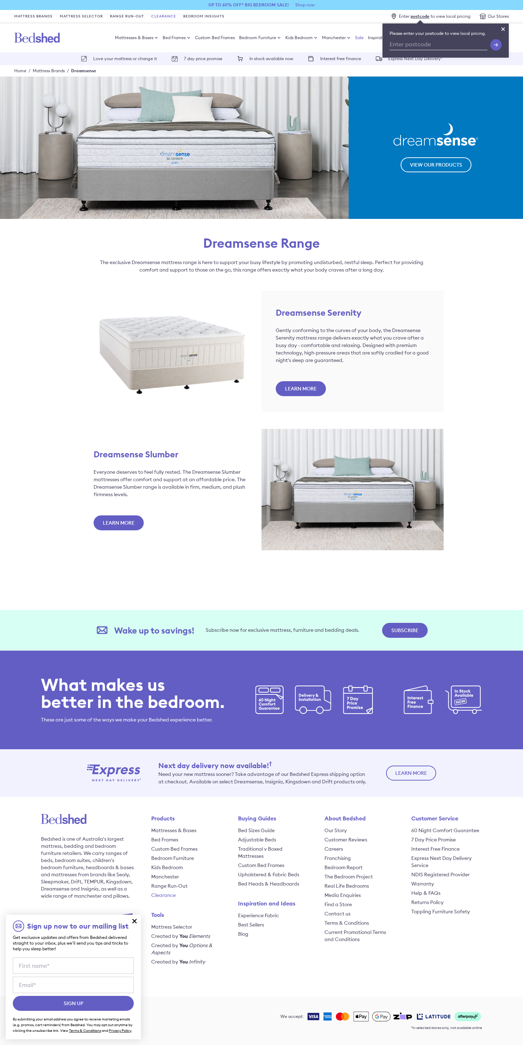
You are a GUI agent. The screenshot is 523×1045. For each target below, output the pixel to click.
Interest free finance (340, 58)
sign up (73, 1003)
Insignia (90, 889)
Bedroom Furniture (257, 37)
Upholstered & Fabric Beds (268, 874)
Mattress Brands (33, 16)
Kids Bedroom (299, 37)
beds (46, 860)
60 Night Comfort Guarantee (445, 830)
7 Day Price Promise (433, 839)
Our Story (335, 830)
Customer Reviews (345, 839)
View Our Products (436, 165)
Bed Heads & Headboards (268, 884)
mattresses (64, 874)
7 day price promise (203, 58)
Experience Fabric (258, 915)
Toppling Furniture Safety (440, 911)
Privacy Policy (120, 1030)
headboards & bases (110, 867)
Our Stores (498, 16)
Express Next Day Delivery (415, 58)
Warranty (422, 884)
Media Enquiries (342, 895)
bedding (74, 846)
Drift (76, 881)
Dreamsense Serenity (318, 312)
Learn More (301, 388)
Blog (243, 934)
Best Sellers (251, 924)
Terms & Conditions (346, 923)
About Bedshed (345, 818)
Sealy (122, 874)
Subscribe (404, 630)
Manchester (334, 37)
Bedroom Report (343, 867)
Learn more (411, 773)
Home (20, 70)
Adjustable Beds (257, 839)
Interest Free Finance (435, 849)
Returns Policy (427, 902)
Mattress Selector (81, 16)
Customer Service (434, 818)
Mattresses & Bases (134, 37)
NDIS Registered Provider (440, 874)
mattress (51, 846)
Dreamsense (83, 70)
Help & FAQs (425, 893)
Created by (180, 936)
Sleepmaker (54, 881)
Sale (359, 37)
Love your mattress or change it (125, 58)
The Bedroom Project (348, 876)
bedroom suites (72, 860)
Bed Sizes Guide (256, 830)
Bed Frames (174, 37)
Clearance (163, 16)
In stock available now (271, 58)
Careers (333, 849)
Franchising (337, 858)
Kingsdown (118, 881)
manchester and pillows (101, 896)
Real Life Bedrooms (346, 886)
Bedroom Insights (203, 16)
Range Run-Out (127, 16)
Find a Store (338, 904)
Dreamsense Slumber (136, 454)
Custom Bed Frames (215, 37)
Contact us (337, 913)
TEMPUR (94, 881)
